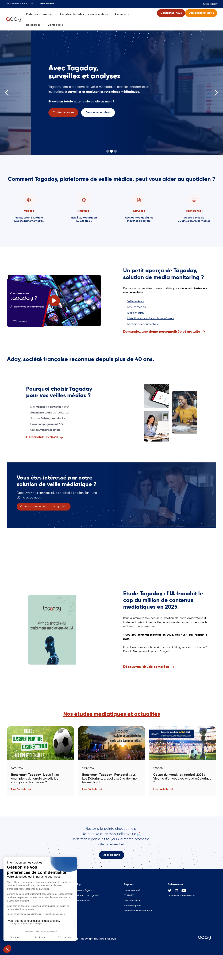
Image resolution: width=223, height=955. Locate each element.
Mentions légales (132, 906)
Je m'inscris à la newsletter (181, 896)
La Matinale (55, 25)
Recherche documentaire (143, 324)
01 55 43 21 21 (130, 896)
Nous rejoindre (47, 4)
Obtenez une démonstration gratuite (43, 506)
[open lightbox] (54, 300)
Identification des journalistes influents (150, 318)
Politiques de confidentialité (138, 911)
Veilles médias (135, 301)
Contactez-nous (132, 901)
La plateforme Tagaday (82, 890)
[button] (20, 4)
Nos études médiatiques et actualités (111, 714)
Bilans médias (135, 313)
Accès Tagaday (210, 4)
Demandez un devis (80, 901)
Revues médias (136, 307)
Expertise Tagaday (72, 14)
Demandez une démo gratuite (85, 896)
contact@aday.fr (132, 890)
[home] (14, 19)
